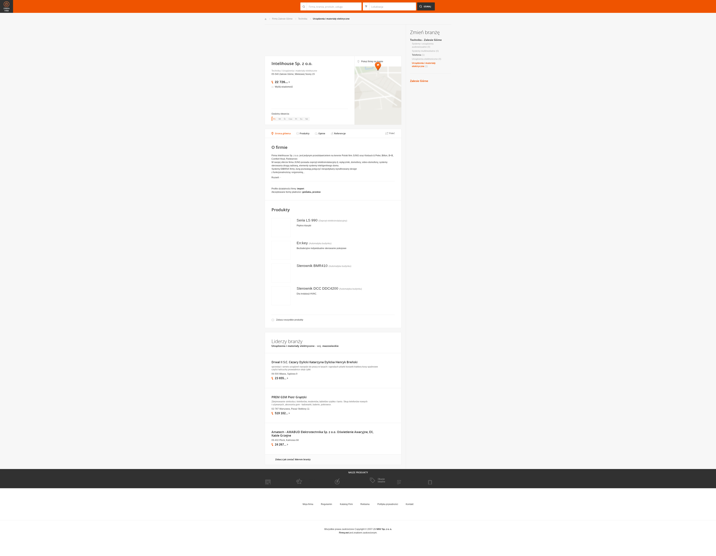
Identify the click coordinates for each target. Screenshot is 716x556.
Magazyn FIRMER (408, 480)
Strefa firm (7, 9)
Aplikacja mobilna (439, 480)
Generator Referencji (342, 480)
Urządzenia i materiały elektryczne (331, 19)
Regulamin (326, 504)
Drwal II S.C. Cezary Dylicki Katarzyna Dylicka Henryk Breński (314, 362)
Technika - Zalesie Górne (426, 39)
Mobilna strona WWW (276, 480)
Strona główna (283, 133)
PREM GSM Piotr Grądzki (289, 397)
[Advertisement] (333, 39)
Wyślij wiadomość (284, 86)
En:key (302, 243)
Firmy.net (276, 6)
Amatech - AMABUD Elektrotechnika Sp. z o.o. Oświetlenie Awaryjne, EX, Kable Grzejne (322, 434)
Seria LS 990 (307, 220)
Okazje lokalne (381, 480)
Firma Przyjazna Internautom (307, 480)
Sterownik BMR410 (312, 266)
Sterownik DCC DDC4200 (317, 288)
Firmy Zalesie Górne (282, 19)
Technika (302, 19)
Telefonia (416, 55)
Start (265, 19)
